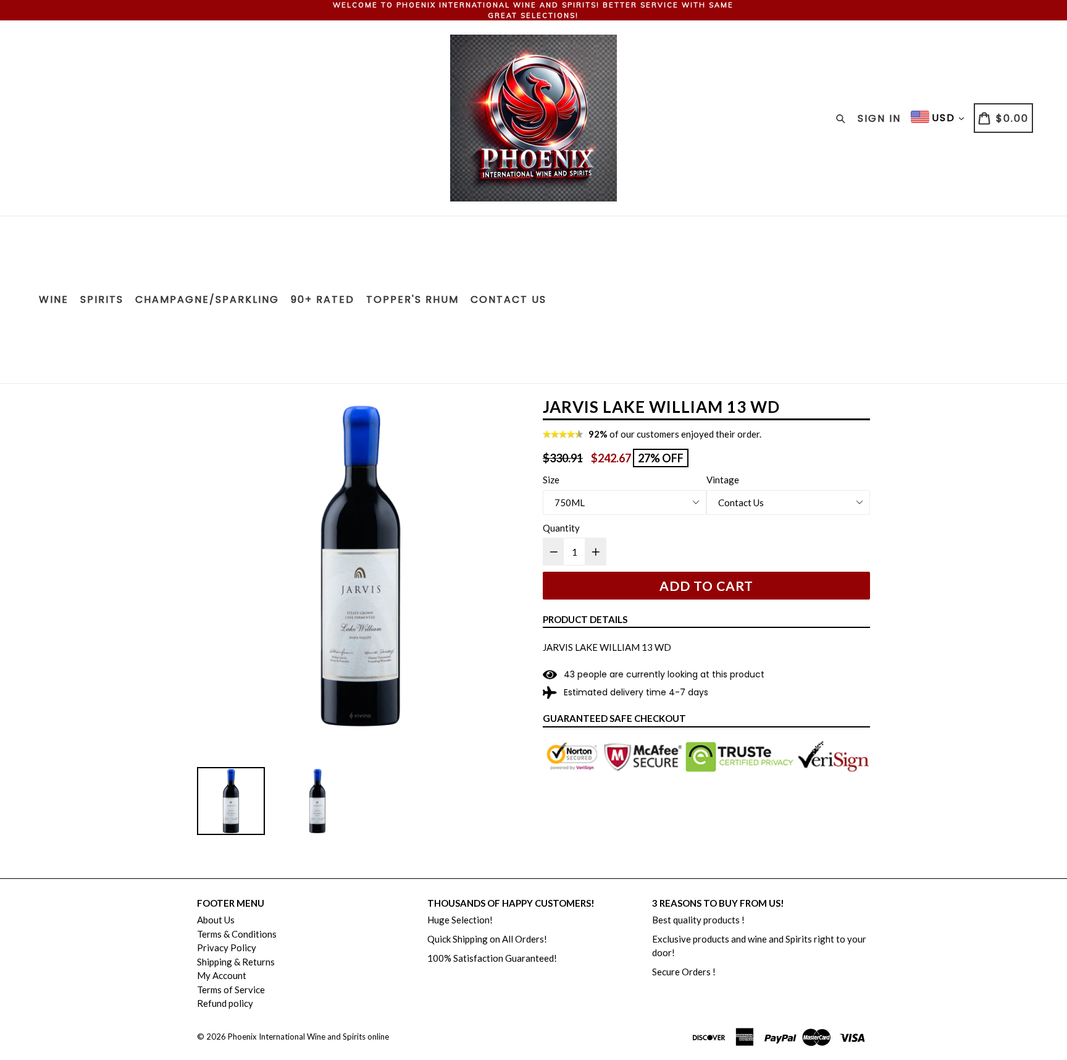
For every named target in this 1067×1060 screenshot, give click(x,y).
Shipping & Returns (236, 961)
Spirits (101, 299)
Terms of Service (231, 989)
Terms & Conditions (237, 933)
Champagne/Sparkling (207, 299)
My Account (221, 975)
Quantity (561, 527)
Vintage (722, 479)
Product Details (585, 619)
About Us (216, 919)
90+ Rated (322, 299)
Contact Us (508, 299)
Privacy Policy (226, 947)
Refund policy (225, 1003)
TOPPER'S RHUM (412, 299)
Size (551, 479)
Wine (54, 299)
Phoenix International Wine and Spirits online (308, 1036)
